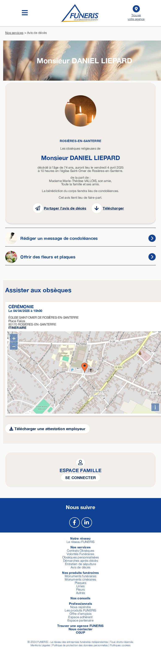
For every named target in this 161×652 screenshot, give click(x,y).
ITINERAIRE (17, 327)
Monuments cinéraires (80, 579)
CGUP (80, 632)
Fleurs (80, 589)
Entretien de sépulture (80, 564)
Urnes (80, 586)
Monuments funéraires (80, 576)
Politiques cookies (120, 645)
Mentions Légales (40, 645)
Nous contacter (81, 629)
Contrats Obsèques (80, 550)
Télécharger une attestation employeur (49, 428)
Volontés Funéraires (80, 554)
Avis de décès (81, 567)
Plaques (80, 583)
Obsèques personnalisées (80, 557)
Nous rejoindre (80, 607)
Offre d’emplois (80, 613)
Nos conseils (80, 598)
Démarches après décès (80, 560)
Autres (80, 593)
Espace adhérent (80, 617)
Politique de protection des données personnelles (80, 645)
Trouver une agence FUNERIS (80, 626)
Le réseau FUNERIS (81, 542)
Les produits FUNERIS (80, 610)
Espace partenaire (80, 620)
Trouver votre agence (136, 17)
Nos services (14, 32)
